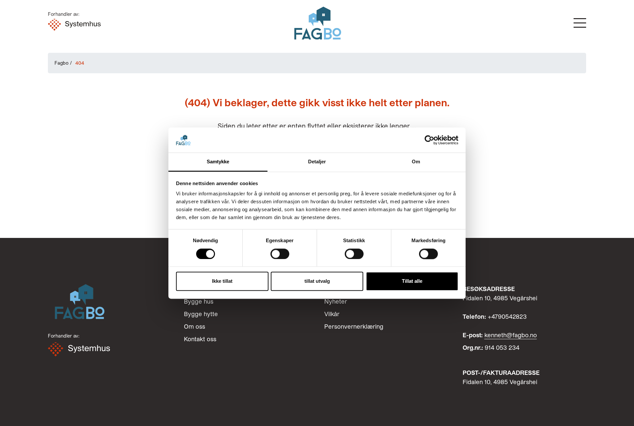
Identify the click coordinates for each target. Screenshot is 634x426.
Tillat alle (412, 281)
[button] (580, 23)
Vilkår (331, 313)
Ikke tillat (222, 281)
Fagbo (61, 63)
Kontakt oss (200, 339)
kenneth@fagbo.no (510, 335)
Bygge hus (198, 301)
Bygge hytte (201, 313)
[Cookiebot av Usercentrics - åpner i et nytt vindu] (429, 140)
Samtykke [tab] (218, 162)
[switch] (279, 253)
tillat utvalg (317, 281)
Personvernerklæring (353, 326)
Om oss (194, 326)
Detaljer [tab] (317, 162)
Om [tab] (416, 162)
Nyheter (335, 301)
